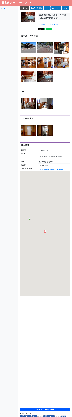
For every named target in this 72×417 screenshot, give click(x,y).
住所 (22, 161)
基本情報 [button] (65, 8)
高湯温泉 (42, 24)
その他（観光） (53, 24)
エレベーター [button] (56, 8)
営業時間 (24, 150)
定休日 (23, 153)
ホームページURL (26, 168)
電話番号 (24, 165)
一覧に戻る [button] (24, 8)
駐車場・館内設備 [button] (36, 8)
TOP (4, 8)
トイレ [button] (47, 8)
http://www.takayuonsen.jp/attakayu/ (51, 169)
